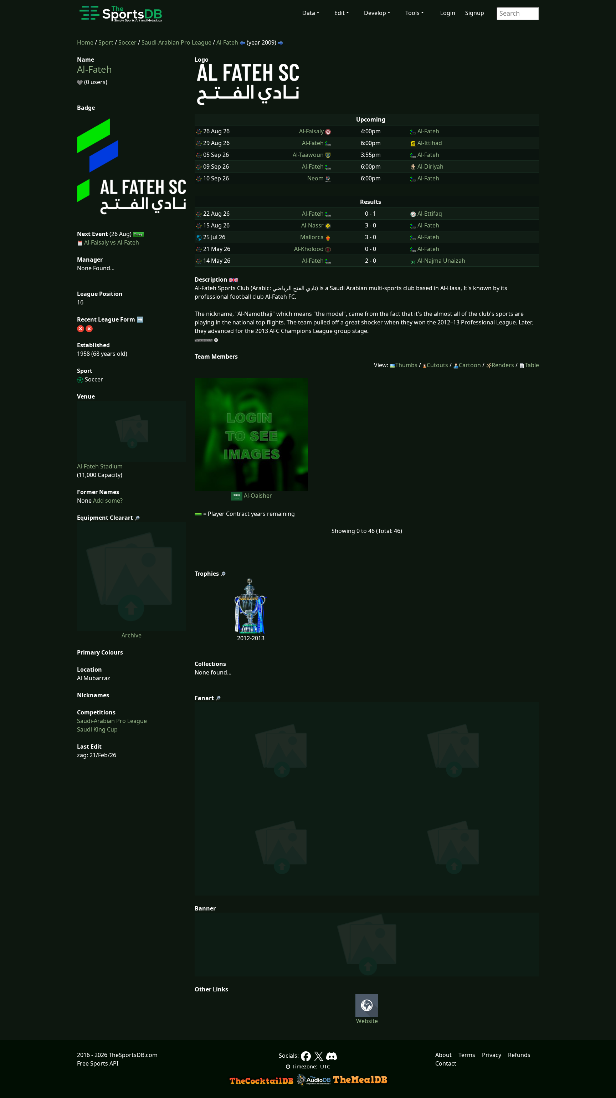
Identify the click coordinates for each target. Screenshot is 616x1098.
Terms (466, 1055)
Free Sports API (97, 1063)
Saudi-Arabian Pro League (176, 42)
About (443, 1055)
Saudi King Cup (97, 729)
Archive (132, 635)
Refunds (519, 1055)
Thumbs (406, 365)
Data (308, 13)
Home (85, 42)
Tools (412, 13)
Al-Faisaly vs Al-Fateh (111, 242)
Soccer (127, 42)
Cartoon (470, 365)
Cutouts (437, 365)
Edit (339, 13)
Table (532, 365)
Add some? (107, 500)
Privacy (491, 1055)
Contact (445, 1063)
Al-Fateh (227, 42)
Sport (105, 42)
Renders (503, 365)
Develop (375, 13)
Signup (474, 13)
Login (447, 13)
